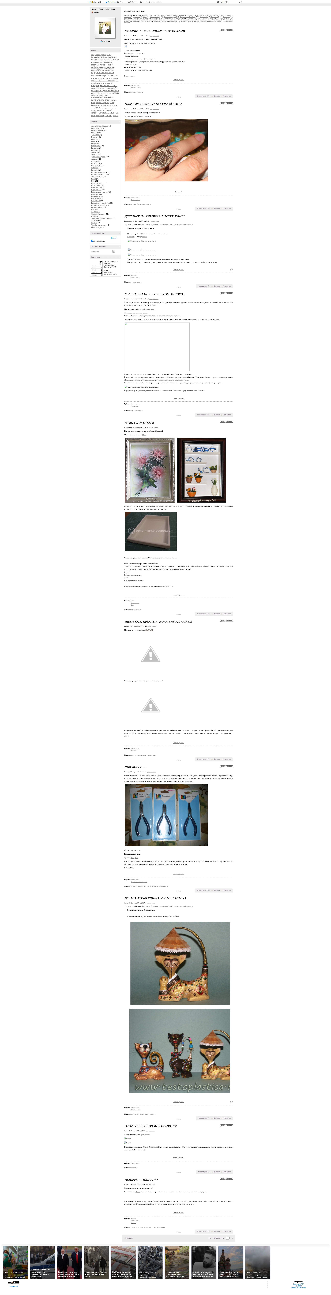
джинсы (104, 70)
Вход (121, 2)
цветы (102, 112)
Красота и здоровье (98, 172)
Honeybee (134, 858)
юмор (109, 115)
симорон (94, 212)
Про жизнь (95, 199)
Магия (93, 179)
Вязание (94, 150)
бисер (106, 57)
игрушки (95, 72)
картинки (96, 75)
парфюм (93, 88)
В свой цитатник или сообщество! (179, 224)
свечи (112, 103)
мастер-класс (152, 755)
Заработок (95, 161)
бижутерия (97, 57)
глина (154, 1227)
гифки (94, 67)
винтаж (94, 62)
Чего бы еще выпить (98, 225)
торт (102, 108)
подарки (115, 93)
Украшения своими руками (101, 218)
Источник (130, 237)
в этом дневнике (99, 241)
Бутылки (94, 137)
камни (111, 73)
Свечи (93, 210)
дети (99, 70)
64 (216, 1238)
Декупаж (94, 155)
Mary (144, 435)
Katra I (92, 12)
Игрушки (94, 163)
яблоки (115, 116)
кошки (152, 1114)
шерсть (108, 113)
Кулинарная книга (97, 174)
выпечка (100, 62)
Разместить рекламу (298, 1287)
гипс (110, 65)
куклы (116, 81)
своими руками (151, 886)
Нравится (217, 96)
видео (116, 59)
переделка (103, 90)
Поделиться (227, 96)
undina (144, 237)
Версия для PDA (298, 1284)
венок (111, 60)
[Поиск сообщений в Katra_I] (113, 238)
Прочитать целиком (158, 224)
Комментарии (110, 9)
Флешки (94, 223)
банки (109, 55)
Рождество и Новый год (99, 203)
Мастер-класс (96, 183)
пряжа (113, 100)
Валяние (94, 139)
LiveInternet (95, 2)
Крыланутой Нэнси (142, 1135)
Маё (92, 181)
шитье (114, 112)
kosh (138, 1192)
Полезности (95, 196)
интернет (94, 168)
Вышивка (94, 148)
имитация (104, 72)
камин (131, 410)
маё (97, 83)
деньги (94, 70)
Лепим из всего (96, 177)
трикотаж (107, 108)
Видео (93, 141)
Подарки (94, 194)
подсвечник (94, 95)
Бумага (93, 133)
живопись (94, 159)
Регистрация (112, 2)
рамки (131, 609)
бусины (94, 60)
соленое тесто (110, 105)
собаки (100, 105)
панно (102, 86)
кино (112, 75)
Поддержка (218, 2)
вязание (108, 62)
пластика (114, 90)
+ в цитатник (154, 36)
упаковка (99, 110)
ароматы (103, 55)
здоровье (110, 70)
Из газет (95, 135)
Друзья (100, 9)
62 (221, 1238)
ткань (98, 107)
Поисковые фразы (110, 274)
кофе (93, 81)
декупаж (109, 67)
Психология (95, 201)
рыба (93, 103)
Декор (93, 152)
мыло (107, 83)
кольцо (148, 204)
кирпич (139, 282)
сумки (93, 108)
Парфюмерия (96, 190)
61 (224, 1238)
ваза (107, 60)
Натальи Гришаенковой (146, 309)
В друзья (107, 41)
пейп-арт (94, 91)
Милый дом (95, 185)
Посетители (108, 272)
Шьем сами (95, 227)
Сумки (93, 216)
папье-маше (111, 86)
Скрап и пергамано (98, 214)
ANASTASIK (148, 630)
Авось (144, 2)
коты (100, 78)
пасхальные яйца (110, 88)
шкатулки (95, 116)
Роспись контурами (98, 205)
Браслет (97, 55)
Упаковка (94, 221)
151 (209, 1238)
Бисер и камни (96, 130)
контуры (94, 78)
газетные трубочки (99, 65)
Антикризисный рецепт (99, 126)
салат (98, 103)
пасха (99, 88)
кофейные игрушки (102, 81)
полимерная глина (100, 97)
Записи (93, 9)
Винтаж (94, 144)
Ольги (157, 113)
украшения (141, 886)
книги (116, 75)
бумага (112, 57)
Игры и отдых (96, 166)
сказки (94, 105)
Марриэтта (146, 224)
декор (102, 67)
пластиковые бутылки (101, 93)
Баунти (140, 39)
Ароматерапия (96, 128)
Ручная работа (96, 207)
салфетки (104, 102)
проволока (104, 100)
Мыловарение (96, 188)
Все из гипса (95, 146)
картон (105, 75)
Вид (222, 3)
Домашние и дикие (98, 157)
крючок (111, 81)
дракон (131, 1227)
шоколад (102, 116)
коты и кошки (110, 78)
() (208, 96)
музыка (102, 83)
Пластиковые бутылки (99, 192)
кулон (93, 83)
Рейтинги (133, 2)
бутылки (102, 60)
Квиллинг (94, 170)
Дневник (226, 30)
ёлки (92, 55)
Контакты (299, 1285)
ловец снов (132, 1167)
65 (214, 1238)
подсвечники (103, 95)
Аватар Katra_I (105, 27)
